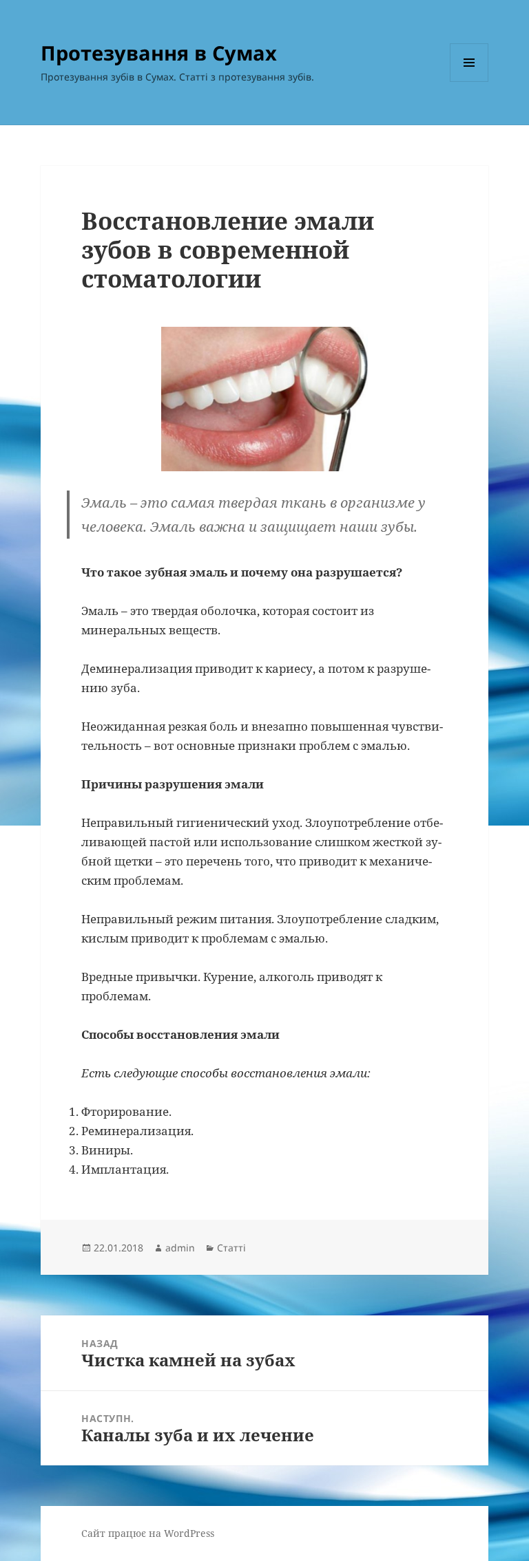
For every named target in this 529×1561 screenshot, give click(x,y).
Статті (231, 1247)
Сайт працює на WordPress (147, 1533)
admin (180, 1247)
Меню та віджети (469, 81)
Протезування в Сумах (159, 52)
